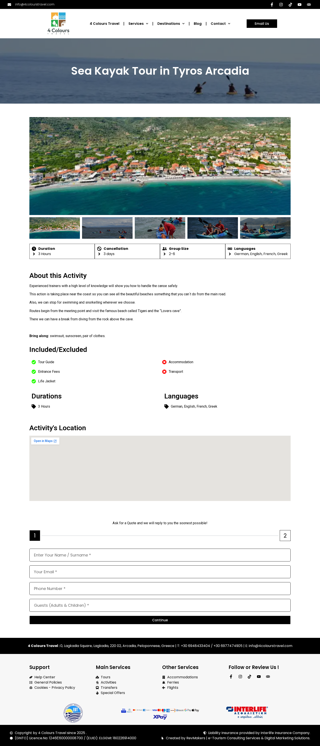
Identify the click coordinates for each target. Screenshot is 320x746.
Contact (218, 23)
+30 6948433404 (195, 645)
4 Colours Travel (104, 23)
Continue (160, 620)
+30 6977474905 (228, 645)
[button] (34, 166)
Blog (198, 23)
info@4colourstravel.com (270, 645)
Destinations (168, 23)
